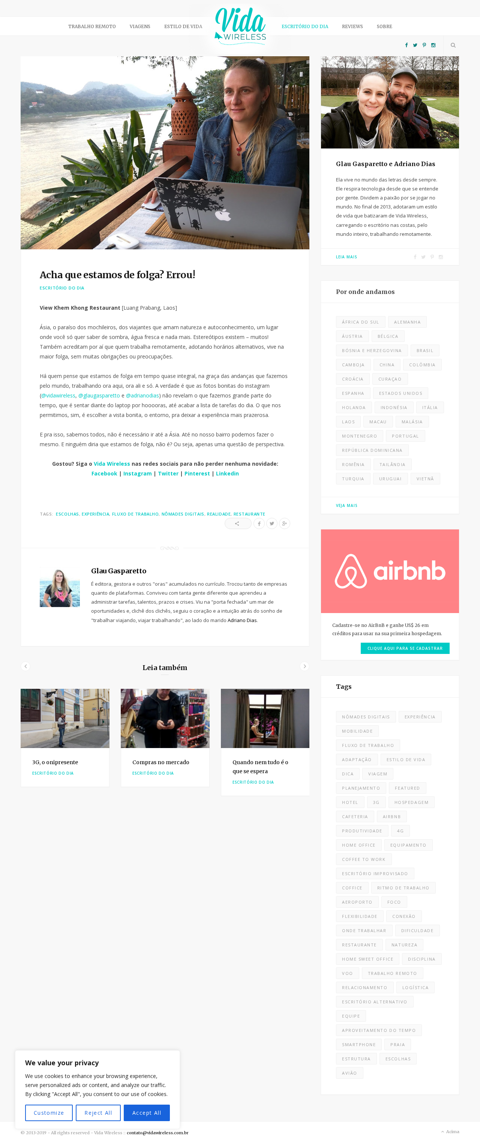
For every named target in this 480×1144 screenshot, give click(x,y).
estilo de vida (406, 759)
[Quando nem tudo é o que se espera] (265, 718)
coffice (352, 888)
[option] (65, 738)
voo (347, 973)
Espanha (353, 393)
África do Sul (361, 322)
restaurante (250, 514)
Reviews (352, 26)
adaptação (357, 759)
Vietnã (425, 478)
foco (394, 902)
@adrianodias (142, 395)
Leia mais (346, 256)
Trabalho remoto (92, 26)
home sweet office (367, 959)
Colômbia (422, 364)
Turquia (353, 478)
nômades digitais (183, 514)
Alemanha (407, 322)
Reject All (98, 1112)
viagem (377, 774)
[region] (97, 1089)
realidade (219, 514)
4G (400, 831)
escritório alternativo (375, 1002)
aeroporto (357, 902)
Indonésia (394, 407)
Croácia (353, 379)
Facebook (104, 473)
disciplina (421, 959)
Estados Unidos (401, 393)
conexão (404, 916)
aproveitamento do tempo (379, 1030)
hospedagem (411, 802)
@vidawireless (58, 395)
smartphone (359, 1044)
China (387, 364)
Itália (430, 407)
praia (397, 1044)
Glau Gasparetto (118, 571)
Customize (49, 1112)
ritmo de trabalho (403, 888)
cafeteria (355, 816)
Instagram (137, 473)
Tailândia (393, 464)
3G (376, 802)
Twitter (168, 473)
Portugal (405, 436)
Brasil (425, 350)
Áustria (352, 336)
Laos (348, 421)
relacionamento (365, 987)
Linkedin (227, 473)
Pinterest (197, 473)
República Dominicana (372, 450)
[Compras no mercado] (165, 718)
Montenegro (359, 436)
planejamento (361, 788)
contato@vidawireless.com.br (158, 1132)
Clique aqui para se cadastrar (405, 648)
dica (348, 774)
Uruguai (390, 478)
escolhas (67, 514)
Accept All (146, 1112)
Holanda (354, 407)
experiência (95, 514)
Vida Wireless (112, 463)
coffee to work (364, 859)
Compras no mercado (160, 762)
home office (359, 845)
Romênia (353, 464)
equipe (351, 1016)
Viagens (140, 26)
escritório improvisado (375, 873)
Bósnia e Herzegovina (372, 350)
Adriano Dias (242, 620)
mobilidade (357, 731)
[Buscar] (451, 45)
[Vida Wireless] (240, 29)
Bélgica (388, 336)
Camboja (353, 364)
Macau (378, 421)
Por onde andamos (365, 291)
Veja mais (347, 505)
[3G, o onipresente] (65, 718)
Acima (452, 1131)
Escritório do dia (305, 26)
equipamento (408, 845)
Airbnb (392, 816)
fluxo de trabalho (135, 514)
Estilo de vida (183, 26)
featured (407, 788)
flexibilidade (360, 916)
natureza (404, 945)
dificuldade (417, 930)
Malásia (412, 421)
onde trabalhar (364, 930)
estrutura (356, 1059)
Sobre (384, 26)
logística (415, 987)
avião (349, 1073)
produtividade (362, 831)
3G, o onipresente (55, 762)
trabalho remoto (392, 973)
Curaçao (390, 379)
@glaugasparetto (99, 395)
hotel (350, 802)
